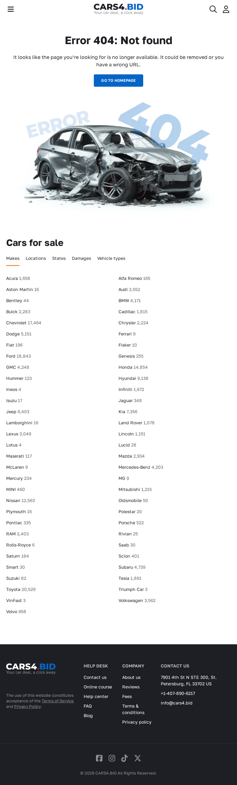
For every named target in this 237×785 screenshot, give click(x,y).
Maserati (19, 456)
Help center (96, 696)
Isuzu (14, 400)
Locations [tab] (36, 258)
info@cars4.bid (177, 702)
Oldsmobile (133, 500)
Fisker (127, 344)
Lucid (127, 444)
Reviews (130, 686)
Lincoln (131, 433)
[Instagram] (112, 758)
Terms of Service (58, 700)
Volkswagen (137, 600)
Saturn (17, 556)
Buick (18, 311)
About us (131, 677)
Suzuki (16, 578)
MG (123, 478)
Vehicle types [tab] (111, 258)
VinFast (16, 600)
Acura (18, 278)
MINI (15, 489)
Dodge (18, 333)
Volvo (16, 611)
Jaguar (130, 400)
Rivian (128, 533)
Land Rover (136, 422)
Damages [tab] (81, 258)
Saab (126, 544)
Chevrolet (23, 322)
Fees (127, 696)
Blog (88, 715)
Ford (18, 356)
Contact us (95, 677)
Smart (15, 567)
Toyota (20, 589)
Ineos (13, 389)
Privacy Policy (27, 706)
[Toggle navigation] (10, 9)
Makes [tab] (12, 258)
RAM (17, 533)
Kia (127, 411)
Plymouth (19, 511)
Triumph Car (133, 589)
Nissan (20, 500)
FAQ (88, 705)
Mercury (19, 478)
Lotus (14, 444)
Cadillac (133, 311)
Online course (98, 686)
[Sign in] (226, 9)
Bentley (17, 300)
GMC (17, 367)
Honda (133, 367)
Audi (129, 289)
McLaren (17, 467)
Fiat (14, 344)
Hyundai (133, 378)
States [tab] (59, 258)
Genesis (130, 356)
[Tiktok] (124, 758)
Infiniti (131, 389)
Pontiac (18, 522)
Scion (128, 556)
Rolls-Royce (20, 544)
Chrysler (133, 322)
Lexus (18, 433)
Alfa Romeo (134, 278)
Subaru (131, 567)
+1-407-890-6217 (178, 693)
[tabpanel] (118, 447)
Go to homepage (118, 80)
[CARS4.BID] (31, 677)
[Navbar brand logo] (118, 9)
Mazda (131, 456)
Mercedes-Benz (140, 467)
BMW (129, 300)
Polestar (130, 511)
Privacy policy (137, 722)
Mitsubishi (135, 489)
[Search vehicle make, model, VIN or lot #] (213, 9)
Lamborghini (22, 422)
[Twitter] (137, 758)
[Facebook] (99, 758)
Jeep (17, 411)
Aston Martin (22, 289)
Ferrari (126, 333)
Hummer (19, 378)
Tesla (129, 578)
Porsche (131, 522)
